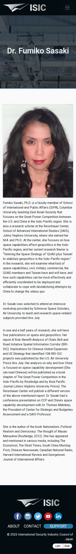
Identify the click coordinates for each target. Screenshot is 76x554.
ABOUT (14, 526)
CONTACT (32, 526)
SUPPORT (58, 526)
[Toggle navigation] (67, 7)
